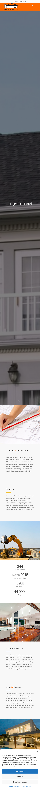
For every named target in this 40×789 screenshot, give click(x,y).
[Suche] (32, 7)
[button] (37, 752)
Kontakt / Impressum (26, 786)
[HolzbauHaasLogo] (16, 7)
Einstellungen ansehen (20, 782)
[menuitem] (32, 7)
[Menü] (36, 6)
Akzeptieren (20, 771)
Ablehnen (20, 776)
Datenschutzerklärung (14, 786)
